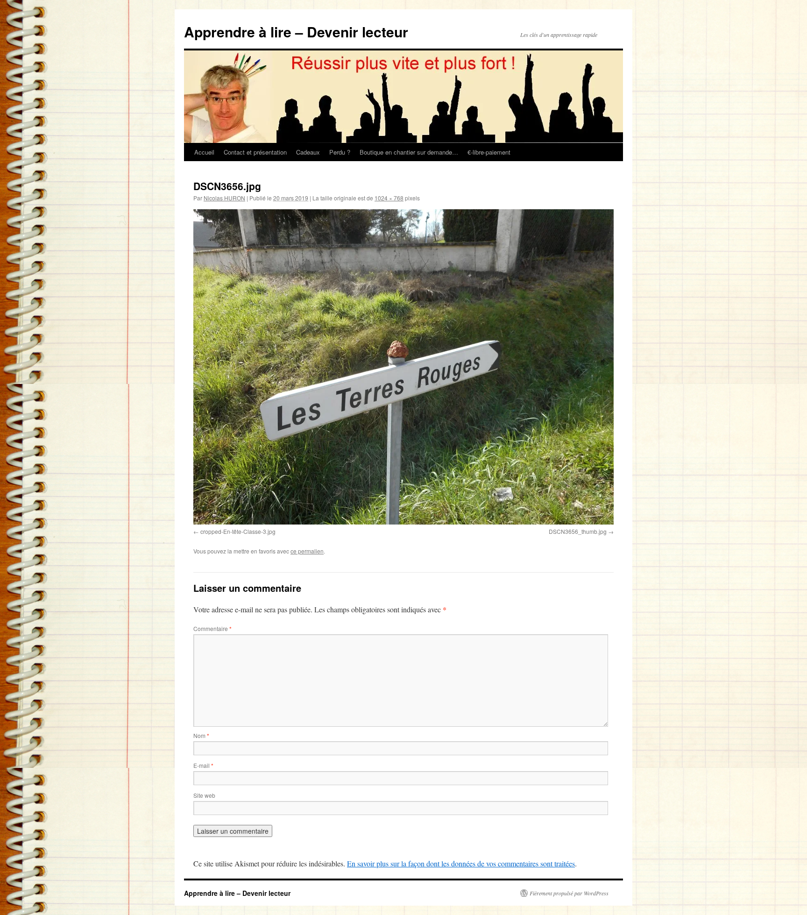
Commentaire (212, 628)
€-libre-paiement (488, 152)
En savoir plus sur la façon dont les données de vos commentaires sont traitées (461, 863)
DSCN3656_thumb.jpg (578, 531)
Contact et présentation (255, 152)
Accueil (204, 152)
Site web (204, 795)
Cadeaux (308, 152)
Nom (201, 735)
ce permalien (307, 551)
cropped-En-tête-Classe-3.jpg (238, 531)
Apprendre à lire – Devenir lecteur (296, 31)
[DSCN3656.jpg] (403, 367)
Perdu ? (339, 152)
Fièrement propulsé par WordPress (569, 893)
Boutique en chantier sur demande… (409, 152)
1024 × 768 (389, 198)
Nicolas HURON (224, 198)
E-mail (203, 765)
